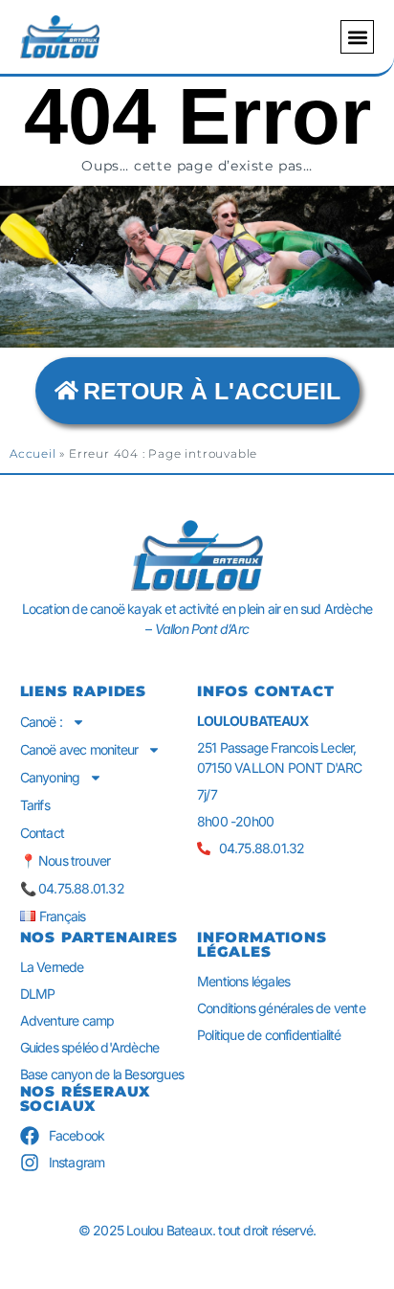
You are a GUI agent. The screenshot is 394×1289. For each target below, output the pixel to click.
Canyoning (50, 777)
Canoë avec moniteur (79, 749)
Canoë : (41, 721)
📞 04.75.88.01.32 (72, 888)
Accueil (33, 453)
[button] (357, 37)
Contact (42, 833)
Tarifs (35, 805)
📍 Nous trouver (65, 860)
